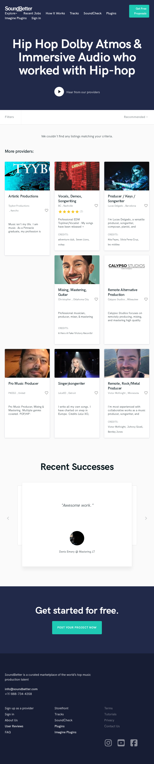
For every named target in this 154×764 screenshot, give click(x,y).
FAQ (8, 732)
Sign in (36, 18)
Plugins (111, 13)
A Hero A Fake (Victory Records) (75, 333)
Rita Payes (113, 239)
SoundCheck (92, 13)
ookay (61, 244)
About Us (11, 720)
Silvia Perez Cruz (129, 239)
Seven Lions (82, 239)
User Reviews (14, 726)
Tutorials (110, 714)
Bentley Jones (115, 431)
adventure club (66, 239)
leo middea (114, 244)
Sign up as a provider (19, 708)
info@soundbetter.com (21, 689)
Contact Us (112, 726)
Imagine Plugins (16, 18)
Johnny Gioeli (134, 426)
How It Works (55, 13)
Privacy (109, 720)
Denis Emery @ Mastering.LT (77, 551)
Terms (108, 708)
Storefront (61, 708)
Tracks (74, 13)
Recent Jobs (32, 13)
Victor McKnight (117, 426)
